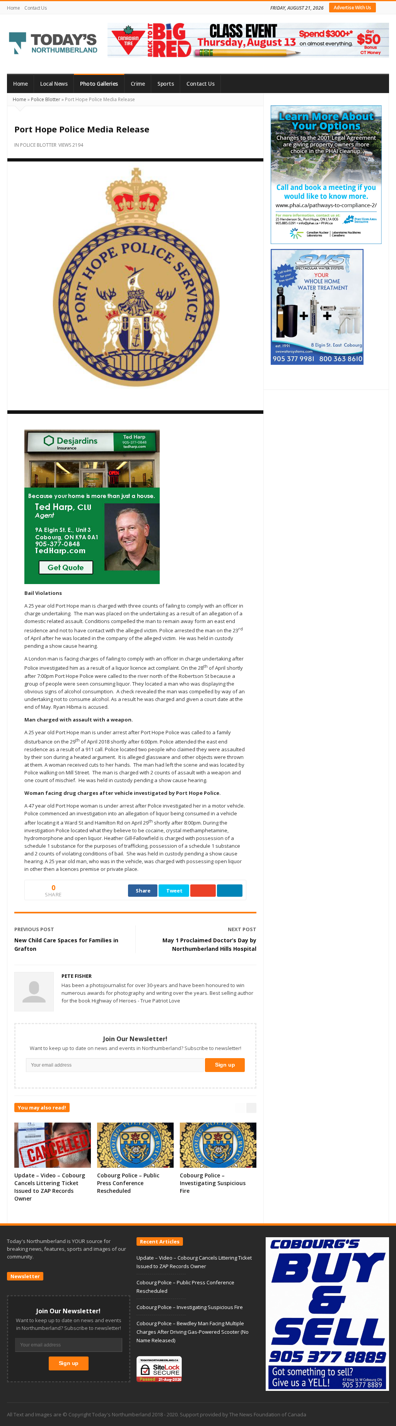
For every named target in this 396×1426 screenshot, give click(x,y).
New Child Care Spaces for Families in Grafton (66, 944)
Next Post (242, 929)
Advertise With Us (352, 7)
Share (143, 890)
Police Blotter (45, 99)
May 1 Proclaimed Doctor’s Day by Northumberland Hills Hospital (209, 944)
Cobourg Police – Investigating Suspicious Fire (213, 1183)
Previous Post (34, 929)
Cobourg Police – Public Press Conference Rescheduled (128, 1183)
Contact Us (35, 8)
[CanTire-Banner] (248, 39)
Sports (165, 83)
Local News (53, 83)
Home (13, 8)
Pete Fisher (76, 975)
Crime (138, 83)
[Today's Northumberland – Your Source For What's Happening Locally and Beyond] (53, 44)
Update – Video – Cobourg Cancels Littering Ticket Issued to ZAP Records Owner (49, 1187)
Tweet (174, 890)
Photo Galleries (99, 83)
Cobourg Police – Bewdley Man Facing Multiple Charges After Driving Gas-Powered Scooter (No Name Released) (193, 1332)
